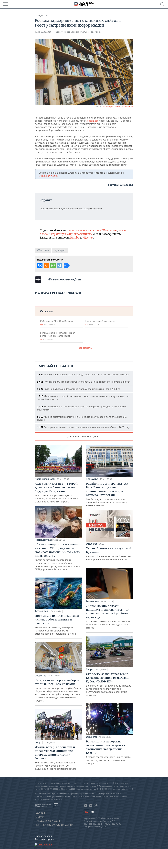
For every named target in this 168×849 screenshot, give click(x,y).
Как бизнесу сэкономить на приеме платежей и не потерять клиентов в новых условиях (107, 494)
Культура (60, 250)
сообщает (92, 120)
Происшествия (43, 540)
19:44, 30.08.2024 (43, 31)
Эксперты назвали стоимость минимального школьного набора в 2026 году (83, 427)
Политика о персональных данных (54, 825)
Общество (42, 15)
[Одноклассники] (46, 265)
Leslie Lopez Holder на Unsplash (117, 106)
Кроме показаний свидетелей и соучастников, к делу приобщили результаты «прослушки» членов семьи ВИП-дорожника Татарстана (57, 556)
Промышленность (45, 479)
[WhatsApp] (53, 265)
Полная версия (43, 836)
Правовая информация (47, 821)
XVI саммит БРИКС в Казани (56, 323)
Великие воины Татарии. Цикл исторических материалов (57, 336)
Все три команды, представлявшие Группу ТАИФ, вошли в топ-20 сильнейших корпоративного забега (55, 757)
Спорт (38, 742)
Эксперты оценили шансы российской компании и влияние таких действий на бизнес (108, 616)
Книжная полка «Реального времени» (82, 31)
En (92, 812)
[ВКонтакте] (39, 265)
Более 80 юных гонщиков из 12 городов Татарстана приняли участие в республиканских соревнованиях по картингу (108, 684)
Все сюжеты (85, 347)
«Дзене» (87, 237)
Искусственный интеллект (100, 323)
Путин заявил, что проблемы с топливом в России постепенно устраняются (83, 381)
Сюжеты (46, 311)
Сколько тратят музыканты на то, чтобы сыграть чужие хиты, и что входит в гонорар (108, 752)
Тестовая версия (44, 839)
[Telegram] (59, 265)
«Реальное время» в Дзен (64, 279)
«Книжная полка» (49, 175)
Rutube (74, 237)
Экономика (92, 479)
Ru (86, 812)
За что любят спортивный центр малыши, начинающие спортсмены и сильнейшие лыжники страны (56, 492)
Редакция (40, 813)
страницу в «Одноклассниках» (71, 234)
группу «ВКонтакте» (103, 230)
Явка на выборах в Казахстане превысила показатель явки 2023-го (78, 388)
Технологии (41, 611)
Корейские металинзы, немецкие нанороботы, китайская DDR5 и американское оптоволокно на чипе (57, 624)
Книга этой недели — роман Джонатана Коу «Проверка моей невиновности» (109, 553)
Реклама (39, 817)
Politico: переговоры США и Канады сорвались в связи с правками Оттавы (83, 374)
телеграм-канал (78, 230)
